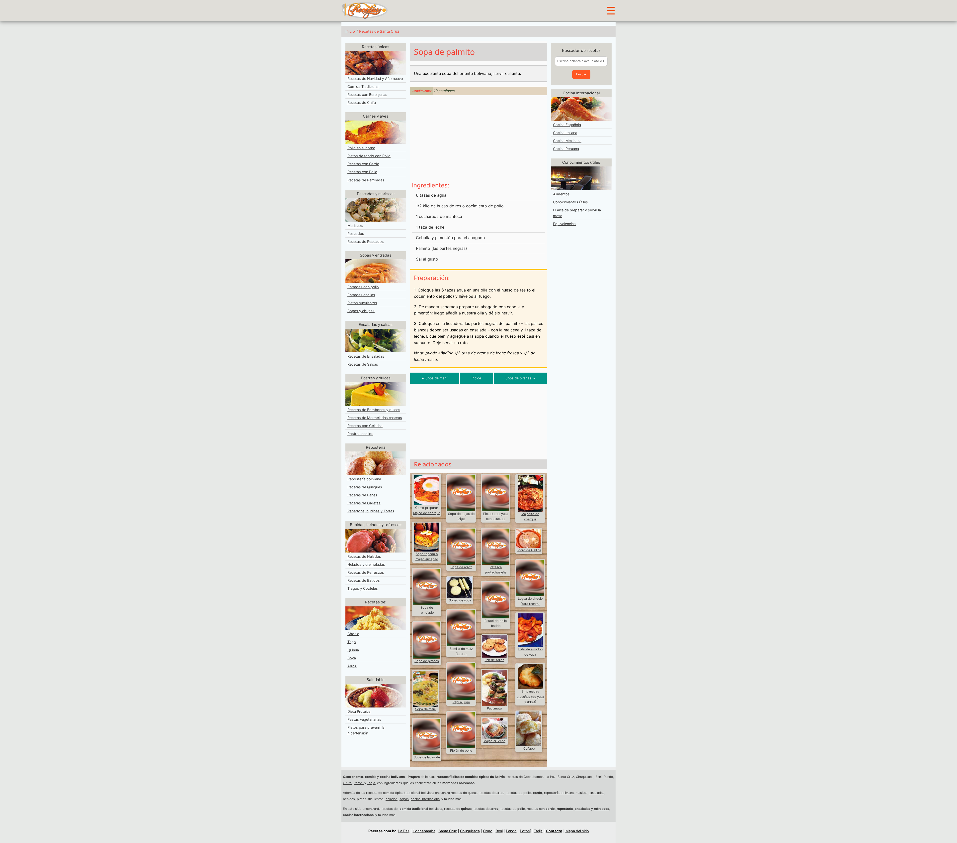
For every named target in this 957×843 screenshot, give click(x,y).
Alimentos (561, 194)
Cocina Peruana (566, 148)
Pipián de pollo (461, 750)
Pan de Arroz (494, 660)
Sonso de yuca (460, 600)
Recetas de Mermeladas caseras (374, 418)
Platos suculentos (362, 303)
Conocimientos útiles (570, 202)
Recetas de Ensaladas (365, 356)
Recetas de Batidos (363, 580)
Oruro (347, 783)
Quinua (353, 650)
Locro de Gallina (529, 550)
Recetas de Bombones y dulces (373, 410)
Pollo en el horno (361, 148)
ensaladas (596, 793)
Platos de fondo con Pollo (369, 156)
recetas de (458, 809)
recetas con (541, 809)
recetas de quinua (464, 793)
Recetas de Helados (364, 556)
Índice (476, 378)
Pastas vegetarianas (364, 719)
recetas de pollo (518, 793)
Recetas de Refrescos (365, 572)
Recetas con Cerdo (363, 164)
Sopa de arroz (461, 567)
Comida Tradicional (363, 86)
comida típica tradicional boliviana (408, 793)
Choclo (353, 634)
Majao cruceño (494, 741)
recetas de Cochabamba (525, 777)
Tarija (371, 783)
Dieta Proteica (359, 711)
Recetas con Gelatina (365, 425)
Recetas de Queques (364, 487)
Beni (598, 777)
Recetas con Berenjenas (367, 94)
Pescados (355, 233)
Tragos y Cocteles (362, 588)
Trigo (351, 642)
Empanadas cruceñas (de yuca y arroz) (530, 696)
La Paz (551, 777)
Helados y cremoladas (366, 564)
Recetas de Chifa (361, 102)
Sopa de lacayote (427, 757)
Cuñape (529, 748)
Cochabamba (424, 831)
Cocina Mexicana (567, 141)
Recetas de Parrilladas (365, 180)
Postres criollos (360, 433)
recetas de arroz (491, 793)
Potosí (359, 783)
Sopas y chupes (361, 311)
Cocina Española (567, 125)
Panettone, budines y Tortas (370, 511)
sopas (404, 799)
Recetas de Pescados (365, 241)
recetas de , (513, 809)
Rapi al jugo (461, 702)
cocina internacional (425, 799)
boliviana (420, 809)
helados (392, 799)
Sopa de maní (434, 378)
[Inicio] (364, 10)
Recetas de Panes (362, 495)
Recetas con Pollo (362, 172)
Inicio (350, 31)
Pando (608, 777)
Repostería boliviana (364, 479)
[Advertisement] (478, 139)
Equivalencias (564, 224)
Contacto (554, 831)
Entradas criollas (361, 295)
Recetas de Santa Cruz (379, 31)
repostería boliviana (559, 793)
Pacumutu (494, 708)
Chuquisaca (584, 777)
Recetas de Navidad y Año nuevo (375, 78)
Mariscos (355, 225)
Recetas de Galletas (364, 503)
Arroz (352, 666)
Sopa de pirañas (520, 378)
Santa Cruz (566, 777)
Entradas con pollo (363, 287)
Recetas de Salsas (362, 364)
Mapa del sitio (577, 831)
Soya (351, 658)
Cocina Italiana (565, 133)
